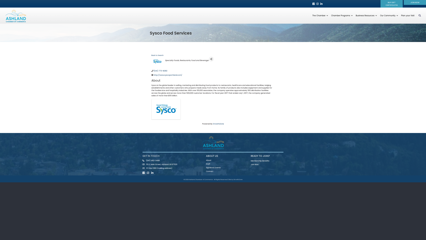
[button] (392, 4)
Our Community (387, 15)
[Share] (211, 59)
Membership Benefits (260, 161)
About (208, 160)
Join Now (254, 164)
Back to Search (157, 55)
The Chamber (318, 15)
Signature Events (213, 167)
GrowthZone (218, 124)
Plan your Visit (407, 15)
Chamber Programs (340, 15)
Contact (209, 171)
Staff (208, 164)
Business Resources (365, 15)
